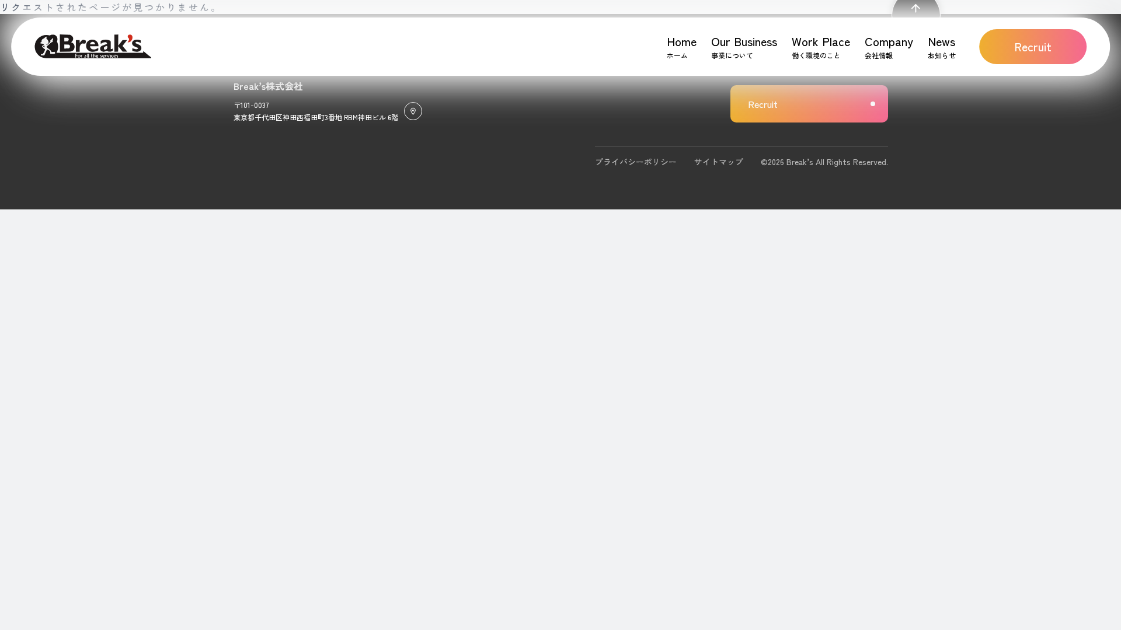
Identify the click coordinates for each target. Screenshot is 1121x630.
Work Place (821, 41)
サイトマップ (718, 161)
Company (889, 41)
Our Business (744, 41)
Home (682, 41)
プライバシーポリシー (636, 161)
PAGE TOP (916, 21)
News (941, 41)
